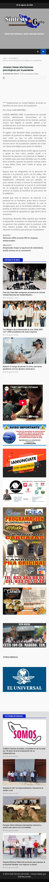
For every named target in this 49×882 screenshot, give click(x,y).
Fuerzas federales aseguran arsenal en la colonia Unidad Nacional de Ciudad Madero (24, 276)
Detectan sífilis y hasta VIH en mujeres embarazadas (20, 238)
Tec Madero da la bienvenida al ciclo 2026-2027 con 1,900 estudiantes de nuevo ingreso (24, 314)
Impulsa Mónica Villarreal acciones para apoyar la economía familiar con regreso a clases (24, 846)
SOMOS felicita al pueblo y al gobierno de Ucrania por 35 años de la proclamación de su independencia (24, 733)
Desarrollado (37, 874)
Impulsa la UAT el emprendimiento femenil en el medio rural (24, 772)
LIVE (43, 51)
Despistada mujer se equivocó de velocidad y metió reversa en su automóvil (23, 248)
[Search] (38, 51)
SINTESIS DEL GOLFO (12, 74)
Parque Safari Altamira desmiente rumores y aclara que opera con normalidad (24, 809)
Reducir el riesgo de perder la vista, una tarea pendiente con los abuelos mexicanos (24, 351)
